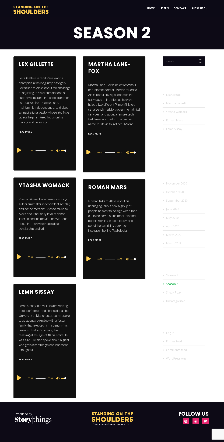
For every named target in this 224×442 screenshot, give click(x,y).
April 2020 (172, 226)
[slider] (66, 153)
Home (151, 8)
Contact (180, 8)
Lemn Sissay (36, 292)
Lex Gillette (36, 64)
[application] (45, 150)
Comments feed (176, 350)
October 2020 (175, 192)
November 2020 (176, 183)
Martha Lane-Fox (109, 67)
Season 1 (172, 275)
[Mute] (58, 151)
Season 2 (172, 284)
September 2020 (177, 200)
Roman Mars (107, 187)
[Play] (19, 150)
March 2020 (173, 235)
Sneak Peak (173, 292)
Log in (170, 333)
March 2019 (173, 243)
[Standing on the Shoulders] (30, 8)
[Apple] (195, 421)
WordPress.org (176, 358)
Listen (164, 8)
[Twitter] (205, 421)
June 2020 (172, 209)
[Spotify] (186, 421)
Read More (25, 131)
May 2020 (172, 218)
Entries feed (174, 341)
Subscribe (198, 8)
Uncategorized (175, 301)
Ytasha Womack (44, 185)
